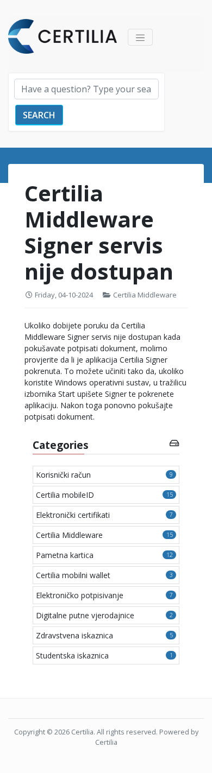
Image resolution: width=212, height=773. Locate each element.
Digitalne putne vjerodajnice (104, 615)
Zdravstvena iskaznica (104, 635)
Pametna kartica (104, 555)
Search (39, 115)
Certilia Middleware (145, 295)
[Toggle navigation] (140, 37)
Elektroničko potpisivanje (104, 595)
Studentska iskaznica (104, 655)
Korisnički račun (104, 475)
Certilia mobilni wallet (104, 575)
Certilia (82, 732)
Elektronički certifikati (104, 515)
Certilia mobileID (104, 495)
